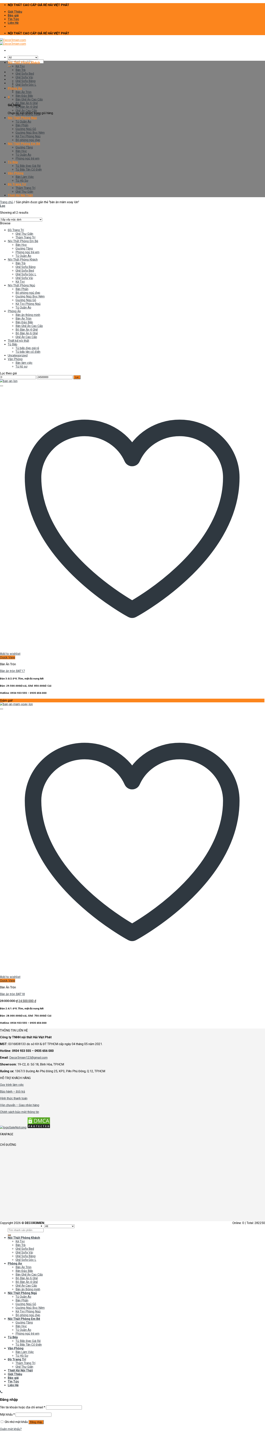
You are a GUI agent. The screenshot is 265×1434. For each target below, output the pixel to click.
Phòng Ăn (15, 88)
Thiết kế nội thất (18, 341)
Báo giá (13, 15)
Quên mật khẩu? (11, 1429)
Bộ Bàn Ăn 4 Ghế (27, 107)
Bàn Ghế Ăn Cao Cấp (29, 99)
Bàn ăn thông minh (28, 114)
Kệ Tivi (20, 66)
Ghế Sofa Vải (24, 77)
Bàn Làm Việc (25, 177)
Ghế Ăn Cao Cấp (26, 110)
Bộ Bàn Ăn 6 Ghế (27, 103)
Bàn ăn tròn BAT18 (12, 994)
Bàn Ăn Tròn (23, 92)
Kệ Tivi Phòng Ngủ (28, 136)
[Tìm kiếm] (9, 66)
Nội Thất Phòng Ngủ (22, 118)
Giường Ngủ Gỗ (26, 129)
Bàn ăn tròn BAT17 (12, 671)
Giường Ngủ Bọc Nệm (30, 132)
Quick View (7, 657)
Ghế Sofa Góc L (26, 85)
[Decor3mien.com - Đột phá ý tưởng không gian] (13, 42)
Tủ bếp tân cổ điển (28, 352)
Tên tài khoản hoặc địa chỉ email (22, 1407)
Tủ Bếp (13, 162)
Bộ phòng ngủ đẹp (28, 140)
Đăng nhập (36, 1422)
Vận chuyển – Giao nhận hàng (19, 1105)
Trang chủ (6, 202)
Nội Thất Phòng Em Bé (24, 144)
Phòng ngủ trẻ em (27, 158)
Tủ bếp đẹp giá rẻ (27, 348)
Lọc (77, 377)
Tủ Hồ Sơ (22, 180)
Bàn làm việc (24, 363)
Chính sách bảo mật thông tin (19, 1112)
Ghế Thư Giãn (24, 191)
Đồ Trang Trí (17, 184)
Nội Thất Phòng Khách (24, 62)
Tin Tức (13, 19)
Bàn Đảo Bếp (24, 96)
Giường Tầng (24, 147)
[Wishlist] (1, 385)
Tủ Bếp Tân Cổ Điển (29, 169)
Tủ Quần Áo (23, 121)
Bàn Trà (20, 70)
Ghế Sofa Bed (25, 73)
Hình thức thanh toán (13, 1098)
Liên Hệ (13, 23)
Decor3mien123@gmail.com (28, 1057)
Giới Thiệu (15, 12)
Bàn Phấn (22, 125)
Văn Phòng (15, 173)
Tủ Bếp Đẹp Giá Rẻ (28, 166)
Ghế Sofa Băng (26, 81)
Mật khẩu (7, 1414)
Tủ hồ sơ (21, 366)
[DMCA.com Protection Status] (38, 1127)
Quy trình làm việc (12, 1085)
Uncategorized (18, 355)
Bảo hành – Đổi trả (12, 1091)
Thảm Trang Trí (25, 188)
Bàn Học (21, 151)
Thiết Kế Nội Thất (20, 195)
